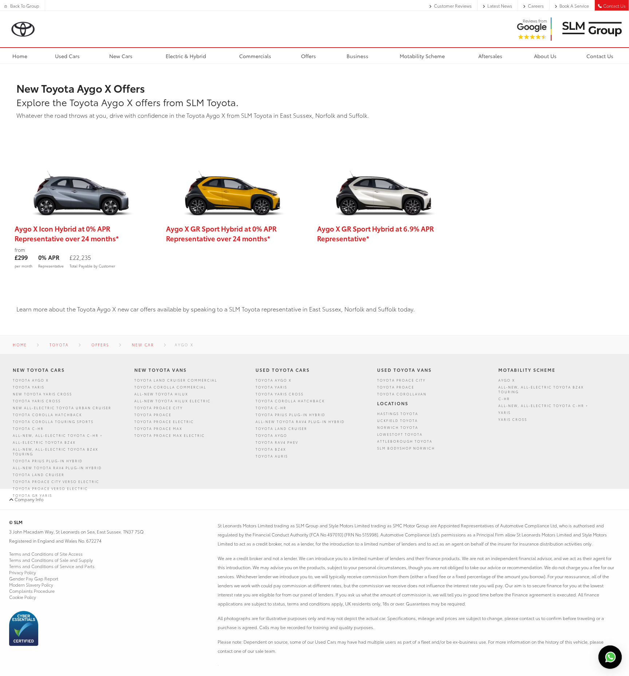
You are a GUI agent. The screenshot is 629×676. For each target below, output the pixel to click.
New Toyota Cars (39, 370)
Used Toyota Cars (283, 370)
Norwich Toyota (397, 427)
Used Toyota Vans (404, 370)
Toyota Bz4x (271, 449)
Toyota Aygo (271, 435)
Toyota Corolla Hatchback (47, 414)
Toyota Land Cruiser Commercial (175, 380)
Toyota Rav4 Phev (277, 442)
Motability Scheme (526, 370)
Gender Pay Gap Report (33, 578)
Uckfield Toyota (397, 420)
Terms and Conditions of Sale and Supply (51, 560)
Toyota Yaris (28, 387)
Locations (392, 403)
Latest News (499, 6)
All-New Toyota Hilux (161, 393)
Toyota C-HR (28, 428)
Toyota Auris (272, 456)
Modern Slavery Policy (31, 585)
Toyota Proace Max (158, 428)
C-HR (504, 398)
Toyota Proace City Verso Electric (56, 481)
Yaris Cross (512, 419)
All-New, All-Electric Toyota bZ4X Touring (55, 451)
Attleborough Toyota (404, 441)
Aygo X (506, 380)
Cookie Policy (22, 597)
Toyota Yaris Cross (37, 400)
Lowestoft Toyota (400, 434)
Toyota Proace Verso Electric (50, 488)
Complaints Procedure (32, 591)
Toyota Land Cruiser (38, 474)
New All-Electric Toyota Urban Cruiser (62, 407)
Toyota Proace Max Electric (169, 435)
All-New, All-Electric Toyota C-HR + (58, 435)
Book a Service (574, 6)
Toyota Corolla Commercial (170, 387)
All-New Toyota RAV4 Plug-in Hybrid (57, 467)
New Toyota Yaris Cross (42, 393)
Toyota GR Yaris (32, 495)
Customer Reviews (453, 6)
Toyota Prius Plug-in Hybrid (48, 460)
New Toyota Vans (160, 370)
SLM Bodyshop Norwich (406, 448)
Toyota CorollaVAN (402, 393)
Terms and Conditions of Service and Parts (52, 566)
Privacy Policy (22, 572)
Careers (536, 6)
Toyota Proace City (158, 407)
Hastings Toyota (397, 413)
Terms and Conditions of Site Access (46, 554)
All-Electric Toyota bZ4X (44, 442)
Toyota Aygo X (31, 380)
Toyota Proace (152, 414)
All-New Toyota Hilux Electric (172, 400)
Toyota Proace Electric (164, 421)
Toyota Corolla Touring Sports (53, 421)
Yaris (504, 412)
